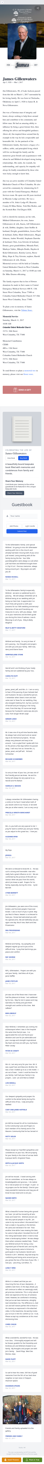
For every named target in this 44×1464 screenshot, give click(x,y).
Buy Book (23, 458)
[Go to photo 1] (18, 1422)
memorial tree (30, 370)
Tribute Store (26, 310)
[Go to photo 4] (22, 1422)
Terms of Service (28, 1454)
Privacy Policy (15, 1454)
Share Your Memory (14, 493)
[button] (22, 1409)
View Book (11, 458)
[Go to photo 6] (25, 1422)
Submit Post (22, 531)
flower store (28, 374)
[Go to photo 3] (21, 1422)
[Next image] (39, 1409)
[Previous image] (5, 1409)
